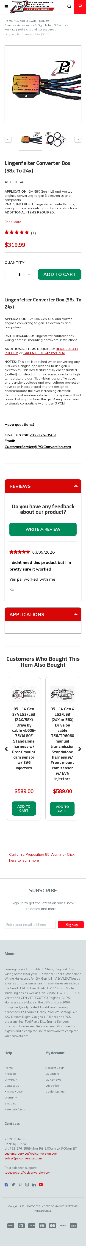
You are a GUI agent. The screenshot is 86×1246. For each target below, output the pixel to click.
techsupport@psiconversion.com (28, 1172)
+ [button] (29, 274)
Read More (13, 222)
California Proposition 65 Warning (36, 854)
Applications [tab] (26, 614)
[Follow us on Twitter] (13, 1184)
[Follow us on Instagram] (27, 1184)
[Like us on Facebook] (6, 1184)
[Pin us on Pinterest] (20, 1184)
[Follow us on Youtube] (41, 1184)
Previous (6, 749)
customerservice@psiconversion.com (31, 1153)
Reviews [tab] (20, 486)
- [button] (10, 274)
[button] (6, 7)
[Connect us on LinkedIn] (34, 1184)
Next (80, 749)
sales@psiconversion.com (23, 1158)
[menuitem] (12, 1069)
